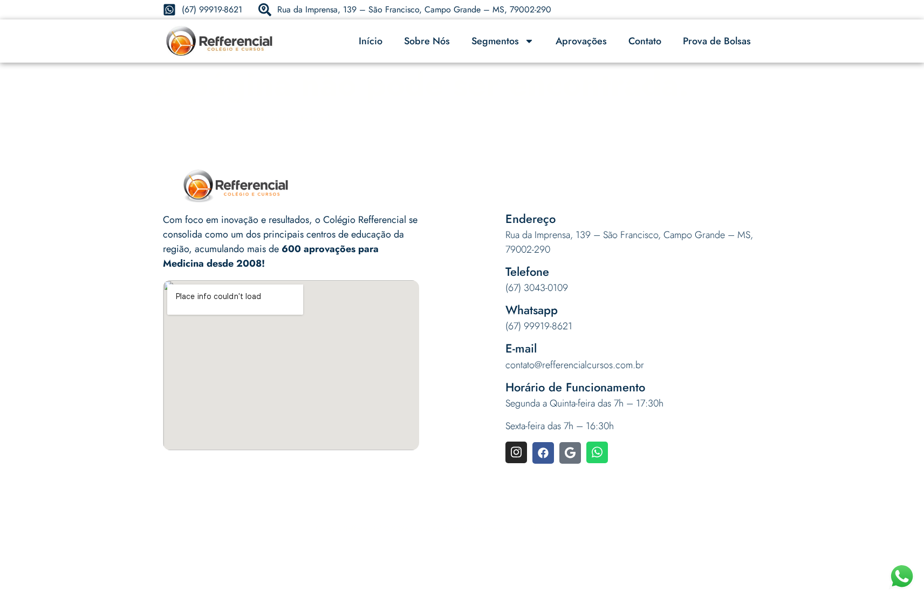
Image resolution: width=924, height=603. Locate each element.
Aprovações (581, 41)
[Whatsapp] (597, 452)
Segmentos (495, 41)
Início (370, 41)
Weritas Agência (582, 528)
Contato (644, 41)
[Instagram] (516, 452)
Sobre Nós (427, 41)
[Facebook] (543, 453)
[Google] (570, 453)
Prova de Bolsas (717, 41)
